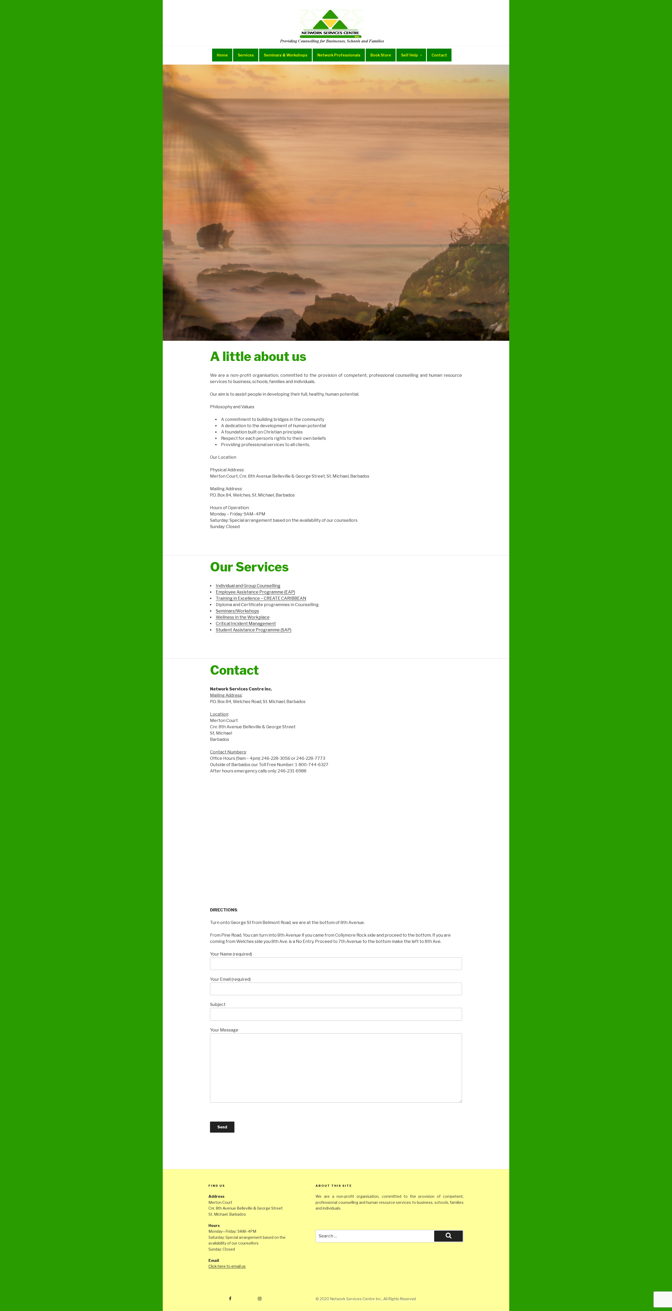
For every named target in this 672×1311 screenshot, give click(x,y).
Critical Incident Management (246, 623)
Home (222, 55)
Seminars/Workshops (237, 610)
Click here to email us (227, 1266)
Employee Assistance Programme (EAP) (255, 592)
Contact (439, 55)
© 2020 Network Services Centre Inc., (366, 1299)
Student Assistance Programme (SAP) (253, 629)
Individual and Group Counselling (248, 585)
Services (246, 55)
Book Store (380, 55)
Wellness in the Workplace (243, 617)
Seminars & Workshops (285, 55)
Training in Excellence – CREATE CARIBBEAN (261, 598)
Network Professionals (338, 55)
